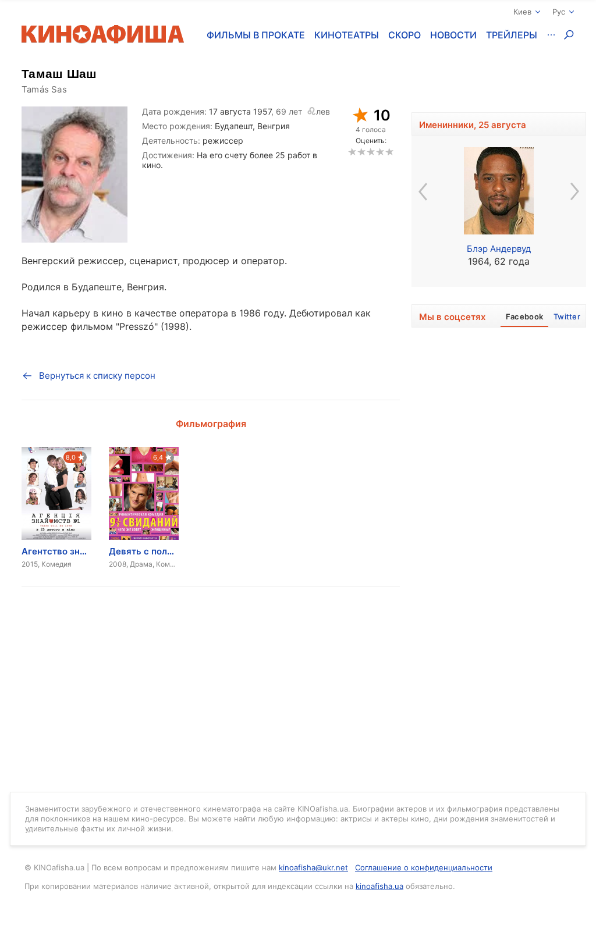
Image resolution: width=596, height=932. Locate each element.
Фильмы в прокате (256, 35)
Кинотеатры (346, 35)
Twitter (567, 316)
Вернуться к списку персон (97, 375)
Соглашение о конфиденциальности (423, 867)
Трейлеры (511, 35)
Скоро (404, 35)
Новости (453, 35)
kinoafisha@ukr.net (313, 867)
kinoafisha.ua (379, 886)
